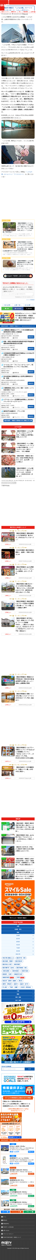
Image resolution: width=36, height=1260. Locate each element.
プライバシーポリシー (8, 1234)
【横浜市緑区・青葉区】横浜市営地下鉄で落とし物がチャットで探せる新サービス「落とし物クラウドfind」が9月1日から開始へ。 (25, 827)
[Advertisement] (18, 507)
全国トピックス (5, 11)
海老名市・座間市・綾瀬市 (9, 980)
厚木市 (20, 980)
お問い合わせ (6, 1230)
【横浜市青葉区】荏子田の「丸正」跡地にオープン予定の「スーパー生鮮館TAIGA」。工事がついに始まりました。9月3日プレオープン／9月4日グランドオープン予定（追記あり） (25, 625)
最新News (13, 11)
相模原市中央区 (18, 974)
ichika (8, 485)
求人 (20, 11)
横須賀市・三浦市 (7, 974)
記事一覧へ (18, 305)
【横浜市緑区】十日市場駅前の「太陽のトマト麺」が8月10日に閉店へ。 (25, 769)
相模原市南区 (8, 977)
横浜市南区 (17, 964)
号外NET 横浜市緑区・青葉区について (12, 1237)
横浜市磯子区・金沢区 (8, 967)
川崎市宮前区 (15, 971)
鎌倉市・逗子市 (24, 984)
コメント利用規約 (30, 299)
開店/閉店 (26, 11)
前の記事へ (7, 305)
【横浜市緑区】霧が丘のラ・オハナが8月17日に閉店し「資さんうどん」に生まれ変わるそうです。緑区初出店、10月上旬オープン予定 (25, 588)
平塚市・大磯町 (14, 987)
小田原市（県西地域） (26, 987)
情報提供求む (6, 1223)
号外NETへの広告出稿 (8, 1227)
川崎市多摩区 (6, 971)
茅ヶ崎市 (5, 987)
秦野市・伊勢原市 (7, 984)
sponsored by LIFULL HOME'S (27, 1140)
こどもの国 (13, 482)
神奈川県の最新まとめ (8, 958)
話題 (4, 485)
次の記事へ (28, 305)
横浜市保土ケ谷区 (7, 964)
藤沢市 (16, 984)
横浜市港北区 (18, 961)
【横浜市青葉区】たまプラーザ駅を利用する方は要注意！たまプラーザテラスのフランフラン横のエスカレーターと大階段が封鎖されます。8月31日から (25, 874)
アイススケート (5, 482)
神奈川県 (26, 14)
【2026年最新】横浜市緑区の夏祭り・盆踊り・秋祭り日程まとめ (25, 552)
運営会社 (5, 1220)
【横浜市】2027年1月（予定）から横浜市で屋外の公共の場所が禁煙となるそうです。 (25, 849)
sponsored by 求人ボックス (28, 326)
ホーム (4, 1216)
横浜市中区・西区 (21, 958)
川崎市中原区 (24, 971)
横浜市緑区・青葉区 (8, 961)
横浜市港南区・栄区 (22, 967)
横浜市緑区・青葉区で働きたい (11, 326)
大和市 (20, 977)
